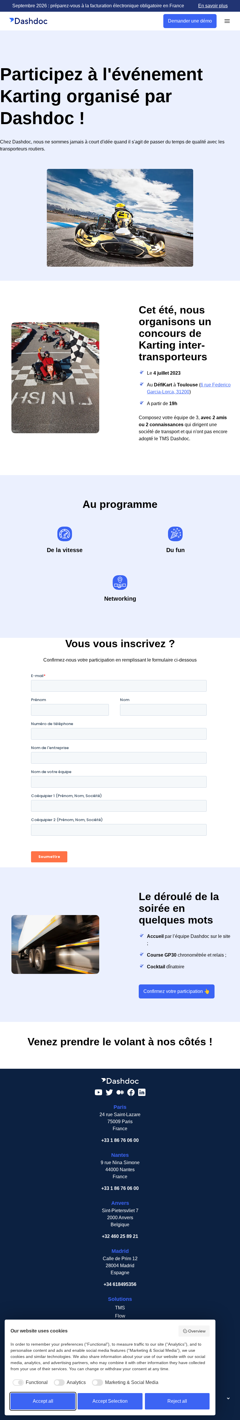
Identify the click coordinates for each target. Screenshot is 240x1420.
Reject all (177, 1401)
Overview (196, 1331)
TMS (120, 1307)
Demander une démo (190, 20)
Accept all (43, 1401)
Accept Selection (110, 1401)
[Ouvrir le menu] (227, 21)
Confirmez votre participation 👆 (176, 991)
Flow (120, 1315)
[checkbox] (29, 1382)
